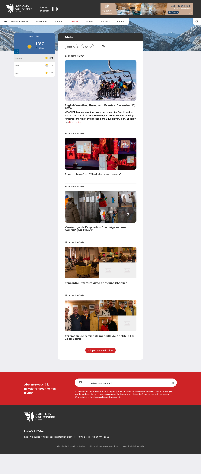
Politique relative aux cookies (100, 446)
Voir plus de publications (100, 350)
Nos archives (121, 446)
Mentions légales (77, 446)
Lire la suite (75, 122)
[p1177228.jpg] (127, 199)
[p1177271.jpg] (127, 146)
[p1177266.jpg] (108, 146)
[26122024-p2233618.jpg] (127, 307)
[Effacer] (102, 46)
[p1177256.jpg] (127, 161)
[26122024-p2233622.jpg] (83, 315)
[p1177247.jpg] (108, 161)
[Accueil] (5, 21)
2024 (85, 46)
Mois (69, 46)
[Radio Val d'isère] (19, 9)
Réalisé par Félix (137, 446)
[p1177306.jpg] (83, 262)
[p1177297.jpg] (108, 254)
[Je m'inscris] (172, 383)
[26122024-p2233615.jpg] (108, 323)
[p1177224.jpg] (108, 199)
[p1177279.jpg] (127, 254)
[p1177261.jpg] (83, 154)
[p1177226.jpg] (83, 207)
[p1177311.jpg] (108, 214)
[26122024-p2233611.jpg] (108, 307)
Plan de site (62, 446)
